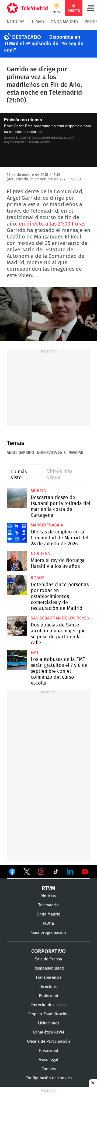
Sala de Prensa (48, 959)
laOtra (48, 923)
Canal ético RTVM (48, 1032)
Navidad (75, 453)
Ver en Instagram (41, 871)
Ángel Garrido (20, 453)
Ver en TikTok (55, 872)
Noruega (40, 553)
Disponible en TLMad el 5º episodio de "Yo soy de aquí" (43, 44)
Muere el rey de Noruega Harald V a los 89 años (17, 561)
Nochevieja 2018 (51, 453)
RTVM (48, 888)
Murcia (38, 491)
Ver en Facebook (12, 872)
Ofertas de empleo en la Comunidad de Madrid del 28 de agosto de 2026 (17, 533)
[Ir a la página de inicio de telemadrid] (27, 8)
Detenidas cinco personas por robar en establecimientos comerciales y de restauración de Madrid (17, 585)
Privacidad (48, 1051)
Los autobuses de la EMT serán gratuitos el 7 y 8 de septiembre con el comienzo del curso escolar (17, 660)
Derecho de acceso (48, 1005)
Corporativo (48, 951)
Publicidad (48, 996)
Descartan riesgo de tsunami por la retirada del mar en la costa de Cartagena (17, 498)
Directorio (48, 987)
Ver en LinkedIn (70, 871)
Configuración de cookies (49, 1078)
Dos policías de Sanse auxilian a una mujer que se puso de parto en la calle (17, 626)
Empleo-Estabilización (48, 1014)
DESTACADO (26, 37)
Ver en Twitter (26, 872)
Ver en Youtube (84, 871)
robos (37, 578)
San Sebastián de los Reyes (60, 618)
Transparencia (48, 977)
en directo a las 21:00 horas (52, 224)
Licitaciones (48, 1023)
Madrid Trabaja (47, 525)
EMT (35, 652)
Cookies (48, 1069)
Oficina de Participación (48, 1041)
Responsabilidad (48, 968)
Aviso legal (48, 1060)
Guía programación (48, 933)
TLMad (37, 22)
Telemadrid (48, 905)
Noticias (16, 22)
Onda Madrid (64, 22)
